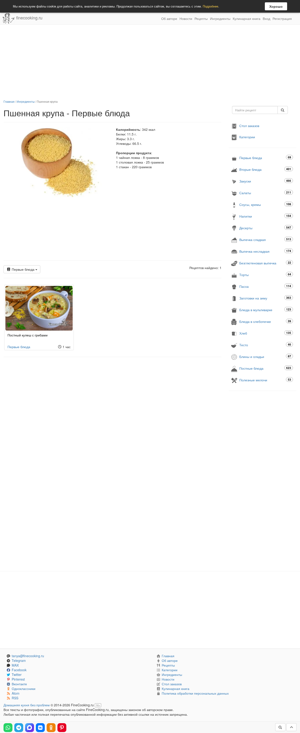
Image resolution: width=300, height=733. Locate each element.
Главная (9, 101)
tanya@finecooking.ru (28, 655)
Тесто (265, 344)
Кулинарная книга (246, 18)
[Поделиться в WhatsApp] (8, 727)
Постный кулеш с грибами (28, 335)
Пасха (265, 286)
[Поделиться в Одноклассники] (51, 727)
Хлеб (265, 333)
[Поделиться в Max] (29, 727)
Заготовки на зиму (265, 297)
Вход (266, 18)
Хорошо (276, 6)
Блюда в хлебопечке (265, 321)
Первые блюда (23, 269)
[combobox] (255, 110)
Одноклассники (23, 688)
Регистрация (282, 18)
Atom (15, 693)
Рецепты (201, 18)
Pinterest (18, 679)
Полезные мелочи (265, 379)
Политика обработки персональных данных (195, 693)
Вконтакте (19, 684)
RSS (15, 698)
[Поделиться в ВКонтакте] (40, 727)
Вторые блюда (265, 169)
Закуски (265, 181)
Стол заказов (249, 125)
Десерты (265, 227)
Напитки (265, 216)
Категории (247, 137)
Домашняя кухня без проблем (27, 705)
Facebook (19, 669)
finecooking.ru (28, 18)
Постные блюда (265, 368)
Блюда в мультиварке (265, 309)
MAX (15, 665)
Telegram (19, 660)
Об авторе (169, 18)
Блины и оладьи (265, 356)
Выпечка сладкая (265, 239)
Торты (265, 274)
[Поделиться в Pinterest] (61, 727)
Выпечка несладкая (265, 251)
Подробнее (210, 6)
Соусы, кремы (265, 204)
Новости (186, 18)
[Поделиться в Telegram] (18, 727)
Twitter (17, 674)
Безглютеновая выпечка (265, 262)
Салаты (265, 192)
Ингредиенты (220, 18)
